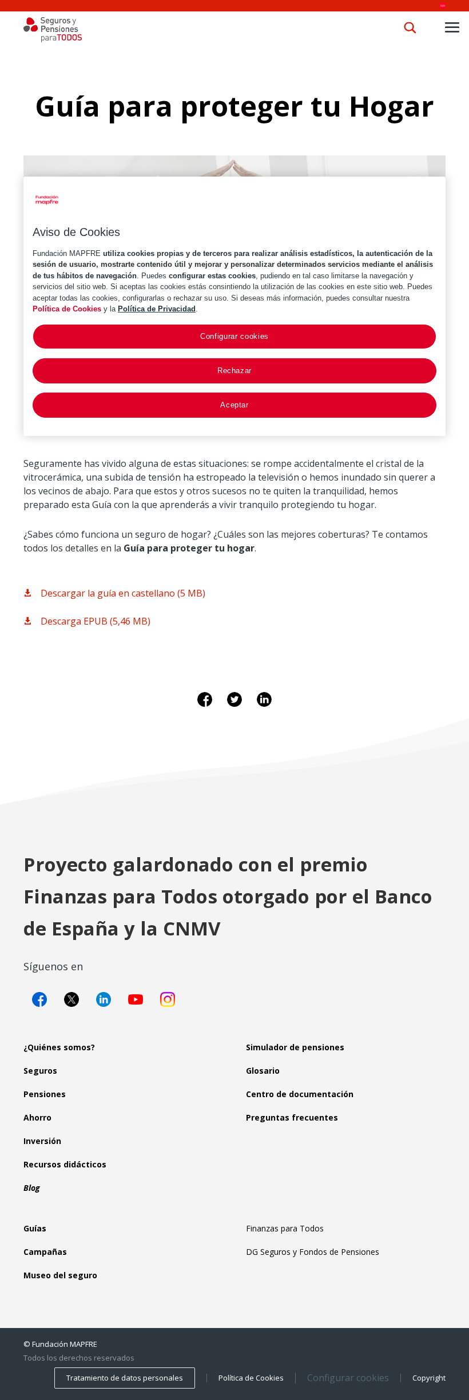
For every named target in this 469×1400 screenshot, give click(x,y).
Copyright (429, 1378)
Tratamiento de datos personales (124, 1378)
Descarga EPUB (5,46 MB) (95, 621)
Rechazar (234, 370)
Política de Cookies (251, 1378)
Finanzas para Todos (285, 1228)
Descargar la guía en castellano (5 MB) (123, 593)
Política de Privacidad (157, 309)
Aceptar (234, 405)
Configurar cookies (348, 1378)
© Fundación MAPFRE (60, 1344)
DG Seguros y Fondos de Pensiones (312, 1251)
